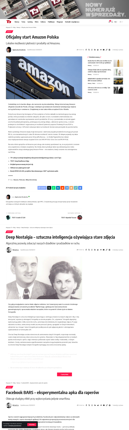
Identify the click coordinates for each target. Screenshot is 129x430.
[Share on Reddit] (97, 49)
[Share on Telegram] (100, 49)
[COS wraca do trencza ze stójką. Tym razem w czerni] (118, 90)
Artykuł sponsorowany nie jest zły (21, 164)
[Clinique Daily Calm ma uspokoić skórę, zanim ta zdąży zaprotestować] (118, 72)
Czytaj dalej (64, 374)
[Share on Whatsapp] (92, 49)
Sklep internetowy (31, 180)
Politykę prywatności (15, 425)
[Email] (103, 49)
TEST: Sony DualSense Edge (19, 161)
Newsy (9, 31)
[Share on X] (89, 49)
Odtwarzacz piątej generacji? (20, 168)
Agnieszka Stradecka (19, 50)
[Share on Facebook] (86, 49)
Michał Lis (16, 250)
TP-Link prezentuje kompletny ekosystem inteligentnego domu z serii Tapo (35, 158)
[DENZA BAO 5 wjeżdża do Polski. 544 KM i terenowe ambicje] (118, 81)
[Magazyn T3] (9, 22)
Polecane (22, 180)
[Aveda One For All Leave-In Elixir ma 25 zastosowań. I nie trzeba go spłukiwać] (118, 63)
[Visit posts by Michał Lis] (9, 250)
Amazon (16, 180)
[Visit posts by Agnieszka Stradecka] (9, 50)
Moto (93, 83)
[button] (31, 424)
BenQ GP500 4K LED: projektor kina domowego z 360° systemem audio (34, 171)
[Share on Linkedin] (94, 49)
